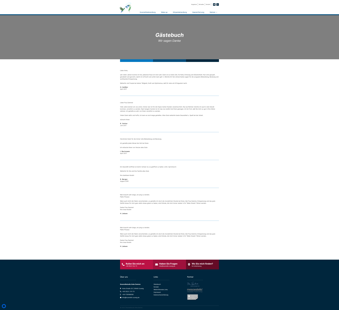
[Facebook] (214, 4)
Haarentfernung (198, 12)
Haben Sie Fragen (168, 263)
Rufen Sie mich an (135, 263)
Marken (212, 12)
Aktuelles (201, 4)
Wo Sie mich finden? (202, 263)
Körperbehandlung (180, 12)
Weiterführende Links (161, 289)
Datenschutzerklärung (161, 295)
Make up (164, 12)
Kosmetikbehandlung (148, 12)
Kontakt (208, 4)
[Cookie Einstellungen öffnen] (4, 308)
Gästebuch (157, 284)
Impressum (157, 292)
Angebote (194, 4)
